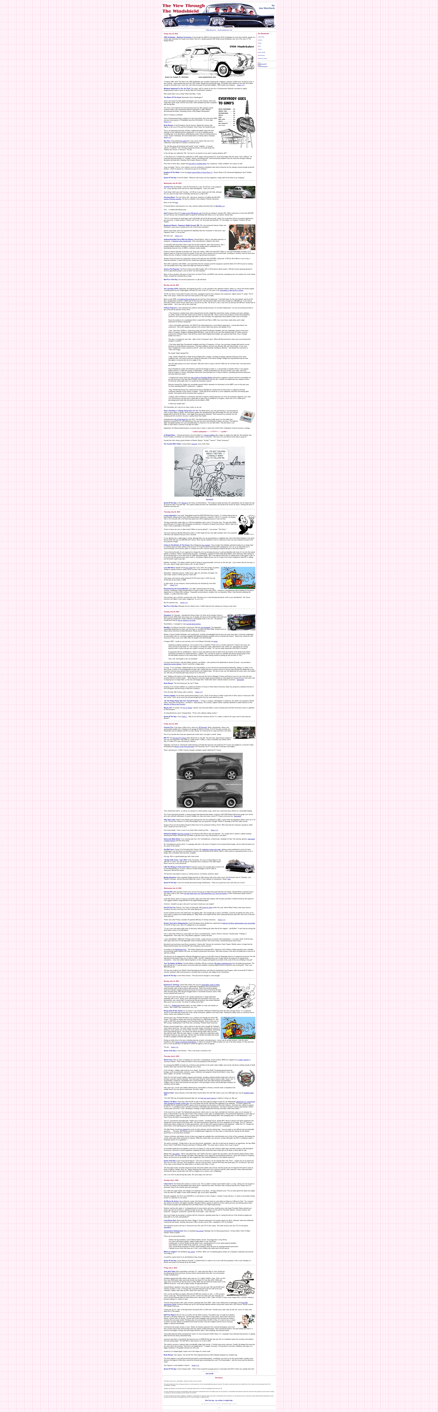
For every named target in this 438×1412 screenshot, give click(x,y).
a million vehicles (243, 1060)
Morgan (184, 503)
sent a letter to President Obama (201, 377)
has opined (183, 1129)
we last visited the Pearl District (185, 1042)
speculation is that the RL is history (231, 290)
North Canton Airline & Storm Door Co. (200, 172)
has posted (199, 1231)
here (176, 202)
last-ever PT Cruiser (179, 738)
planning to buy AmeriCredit (182, 241)
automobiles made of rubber (210, 985)
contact (260, 49)
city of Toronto (187, 708)
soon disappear (205, 627)
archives (260, 40)
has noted (183, 141)
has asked (191, 1252)
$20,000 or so (220, 206)
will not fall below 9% (181, 419)
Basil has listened (183, 834)
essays (259, 43)
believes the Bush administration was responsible (238, 923)
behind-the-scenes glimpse (172, 664)
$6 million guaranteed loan (223, 963)
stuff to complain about (197, 163)
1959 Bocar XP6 (262, 64)
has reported (206, 545)
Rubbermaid (176, 1005)
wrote (215, 641)
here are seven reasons (208, 1098)
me (168, 856)
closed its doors (207, 907)
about (259, 46)
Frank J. (184, 716)
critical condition (209, 435)
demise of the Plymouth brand (184, 746)
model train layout (262, 58)
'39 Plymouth (202, 727)
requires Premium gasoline (172, 199)
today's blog (261, 37)
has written (176, 1154)
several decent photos (193, 624)
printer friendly (261, 52)
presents (194, 444)
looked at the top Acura (187, 299)
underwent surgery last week (211, 849)
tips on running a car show (186, 620)
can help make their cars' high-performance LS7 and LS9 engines (205, 893)
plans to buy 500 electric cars (192, 213)
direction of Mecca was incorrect (174, 704)
